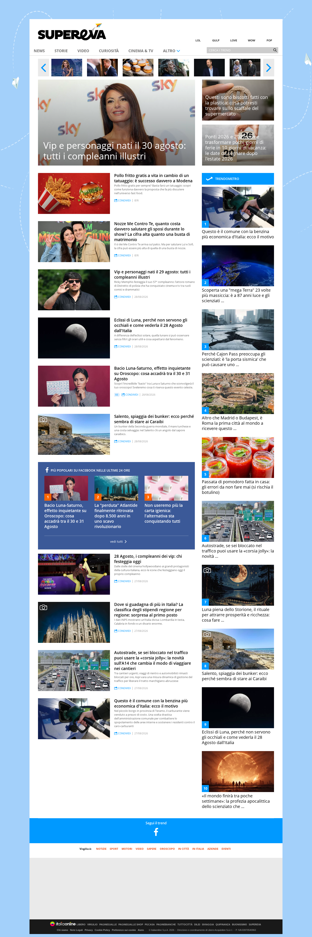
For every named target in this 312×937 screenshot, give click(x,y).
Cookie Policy (102, 930)
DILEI (197, 924)
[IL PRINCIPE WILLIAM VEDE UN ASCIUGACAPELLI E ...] (209, 67)
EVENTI (226, 849)
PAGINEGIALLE (108, 924)
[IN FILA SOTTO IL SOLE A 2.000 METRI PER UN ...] (138, 67)
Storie (61, 50)
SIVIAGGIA (208, 924)
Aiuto (141, 930)
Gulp (215, 40)
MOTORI (127, 849)
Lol (198, 40)
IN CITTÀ (183, 849)
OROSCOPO (167, 849)
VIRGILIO (92, 924)
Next (268, 67)
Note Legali (76, 930)
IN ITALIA (198, 849)
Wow (251, 40)
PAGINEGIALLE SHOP (130, 924)
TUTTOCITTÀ (185, 924)
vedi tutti (116, 541)
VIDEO (140, 849)
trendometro (227, 179)
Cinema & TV (140, 50)
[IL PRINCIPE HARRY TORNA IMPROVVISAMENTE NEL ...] (102, 67)
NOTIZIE (101, 849)
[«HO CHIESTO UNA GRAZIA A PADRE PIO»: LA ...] (66, 67)
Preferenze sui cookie (124, 930)
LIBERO (81, 924)
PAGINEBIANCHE (166, 924)
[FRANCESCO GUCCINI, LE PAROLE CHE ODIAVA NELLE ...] (173, 67)
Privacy (89, 930)
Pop (269, 40)
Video (83, 50)
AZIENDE (212, 849)
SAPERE (151, 849)
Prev (43, 67)
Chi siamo (62, 930)
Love (233, 40)
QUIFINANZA (223, 924)
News (39, 50)
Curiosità (109, 50)
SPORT (114, 849)
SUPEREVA (255, 924)
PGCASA (150, 924)
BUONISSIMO (239, 924)
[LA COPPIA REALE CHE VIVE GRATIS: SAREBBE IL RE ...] (245, 67)
